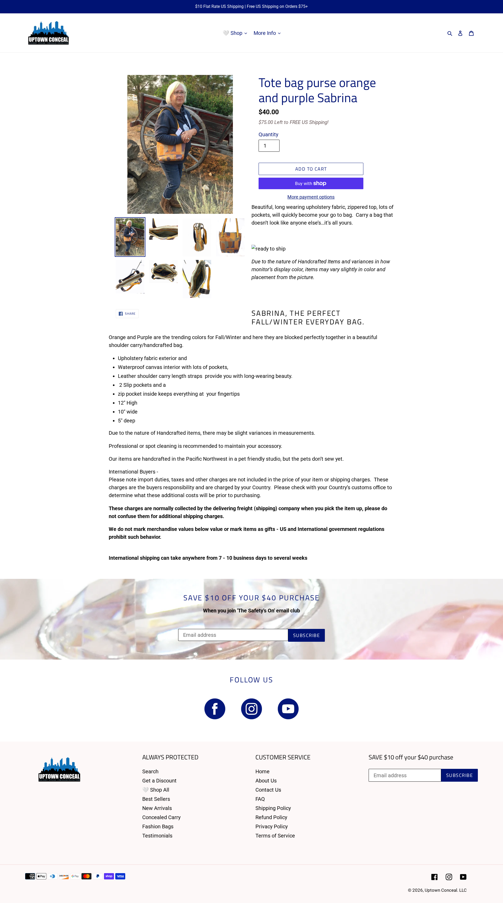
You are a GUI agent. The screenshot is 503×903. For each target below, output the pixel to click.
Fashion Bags (157, 826)
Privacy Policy (271, 826)
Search (150, 771)
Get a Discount (159, 780)
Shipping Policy (273, 808)
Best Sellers (156, 799)
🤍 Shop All (155, 790)
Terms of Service (275, 836)
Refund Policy (271, 817)
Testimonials (157, 836)
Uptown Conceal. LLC (446, 890)
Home (262, 771)
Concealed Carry (161, 817)
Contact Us (268, 790)
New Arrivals (157, 808)
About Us (266, 780)
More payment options (311, 197)
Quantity (268, 134)
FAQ (260, 799)
